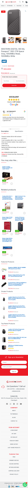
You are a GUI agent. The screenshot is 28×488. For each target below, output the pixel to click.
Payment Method (14, 460)
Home (2, 5)
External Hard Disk (12, 154)
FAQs (14, 457)
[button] (25, 11)
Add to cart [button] (11, 213)
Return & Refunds (14, 467)
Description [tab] (5, 131)
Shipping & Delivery (14, 471)
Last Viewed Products (14, 447)
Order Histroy (14, 444)
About (14, 410)
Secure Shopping (14, 464)
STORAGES (10, 5)
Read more (11, 183)
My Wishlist (14, 437)
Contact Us (14, 421)
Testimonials (14, 414)
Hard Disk (19, 5)
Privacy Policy (14, 474)
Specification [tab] (19, 131)
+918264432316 (16, 391)
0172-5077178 (10, 389)
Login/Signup (14, 430)
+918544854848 (20, 389)
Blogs (14, 417)
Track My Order (14, 440)
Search (20, 2)
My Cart (14, 433)
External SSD (20, 154)
